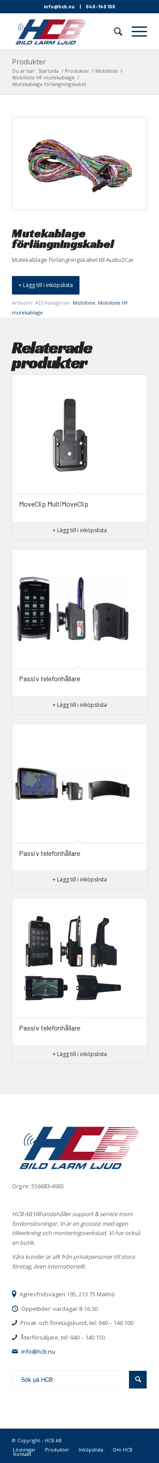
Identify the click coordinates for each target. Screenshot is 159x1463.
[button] (46, 285)
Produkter (29, 62)
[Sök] (114, 31)
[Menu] (135, 31)
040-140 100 (100, 6)
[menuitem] (114, 31)
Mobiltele (84, 302)
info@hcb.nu (59, 6)
